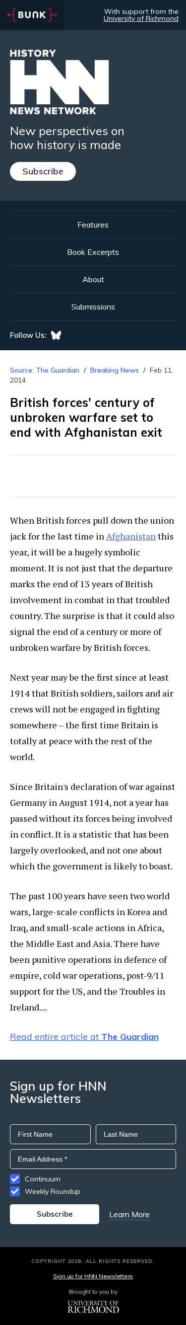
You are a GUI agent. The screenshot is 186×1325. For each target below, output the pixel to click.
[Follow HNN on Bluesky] (56, 335)
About (93, 279)
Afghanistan (131, 536)
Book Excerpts (93, 252)
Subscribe (42, 171)
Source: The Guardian (44, 370)
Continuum (43, 1178)
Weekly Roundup (52, 1191)
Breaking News (114, 370)
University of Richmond (141, 18)
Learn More (129, 1214)
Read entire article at (84, 1036)
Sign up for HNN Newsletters (93, 1276)
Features (93, 225)
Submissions (93, 307)
